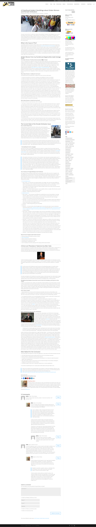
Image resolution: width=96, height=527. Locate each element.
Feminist (70, 146)
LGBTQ (69, 158)
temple (67, 174)
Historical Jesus (68, 152)
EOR (66, 144)
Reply (58, 397)
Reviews (64, 4)
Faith (68, 144)
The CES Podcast (71, 174)
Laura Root (71, 157)
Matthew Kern (24, 13)
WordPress (37, 525)
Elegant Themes (28, 525)
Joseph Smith (67, 157)
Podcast (46, 4)
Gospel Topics (89, 4)
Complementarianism (25, 192)
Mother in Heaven (68, 163)
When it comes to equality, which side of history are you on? (69, 114)
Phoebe (33, 304)
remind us (48, 319)
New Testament (68, 165)
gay (73, 146)
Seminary (71, 173)
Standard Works (76, 4)
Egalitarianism (27, 181)
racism (67, 171)
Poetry (51, 4)
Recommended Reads (72, 0)
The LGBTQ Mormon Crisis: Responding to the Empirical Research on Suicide (70, 49)
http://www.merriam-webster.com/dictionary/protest (40, 67)
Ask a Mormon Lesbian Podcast (70, 139)
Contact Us (66, 0)
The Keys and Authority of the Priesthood (48, 45)
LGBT (69, 74)
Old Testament (68, 166)
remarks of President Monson (50, 337)
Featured (33, 13)
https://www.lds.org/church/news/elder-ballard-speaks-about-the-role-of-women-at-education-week (39, 372)
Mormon (70, 160)
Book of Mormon (68, 141)
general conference (68, 147)
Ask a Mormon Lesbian (69, 138)
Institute (72, 154)
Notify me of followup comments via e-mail (29, 497)
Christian (23, 181)
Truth (66, 183)
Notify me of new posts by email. (27, 510)
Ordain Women (68, 168)
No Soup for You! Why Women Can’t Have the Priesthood (69, 118)
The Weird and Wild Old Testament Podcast (69, 181)
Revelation (67, 173)
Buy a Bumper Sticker (61, 0)
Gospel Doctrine (68, 149)
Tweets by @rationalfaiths (69, 106)
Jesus (66, 155)
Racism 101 (70, 171)
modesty (67, 160)
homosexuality (68, 154)
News (54, 4)
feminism (67, 146)
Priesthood (41, 13)
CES (71, 141)
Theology (67, 176)
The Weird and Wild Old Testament (69, 178)
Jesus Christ (69, 155)
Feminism (37, 13)
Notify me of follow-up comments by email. (29, 508)
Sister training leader (25, 237)
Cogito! (67, 88)
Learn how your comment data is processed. (41, 518)
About (55, 0)
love (71, 158)
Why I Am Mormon (70, 4)
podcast (72, 168)
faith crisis (71, 144)
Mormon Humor (58, 4)
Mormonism (83, 4)
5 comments (46, 13)
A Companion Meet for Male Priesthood (38, 207)
